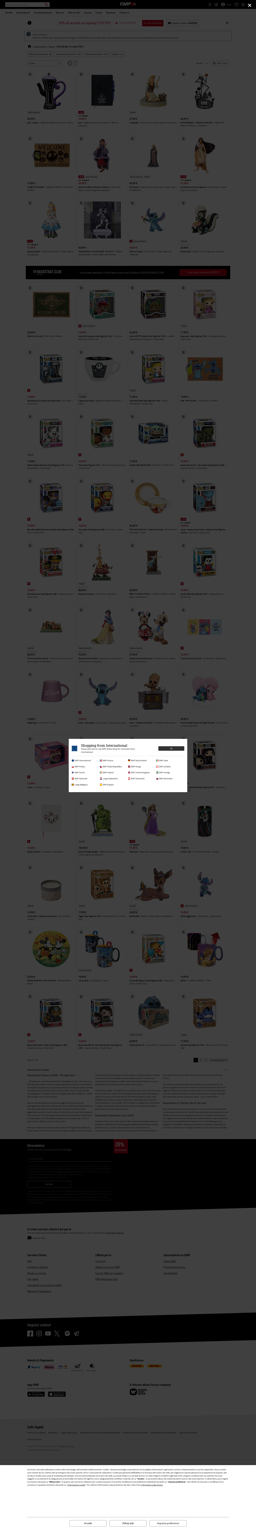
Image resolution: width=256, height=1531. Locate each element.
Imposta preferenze (168, 1523)
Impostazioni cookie (76, 1485)
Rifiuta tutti (128, 1523)
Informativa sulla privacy (152, 1485)
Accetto (88, 1523)
